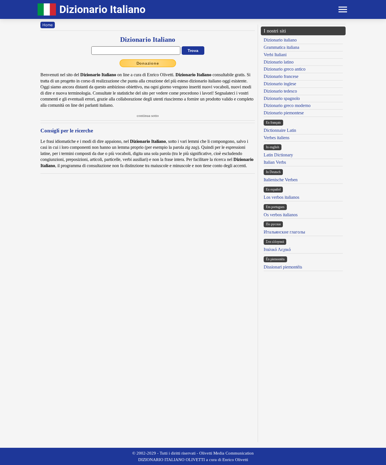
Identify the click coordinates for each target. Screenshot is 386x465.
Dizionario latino (279, 62)
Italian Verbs (275, 162)
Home (47, 25)
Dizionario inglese (280, 83)
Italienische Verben (281, 179)
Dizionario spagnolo (282, 98)
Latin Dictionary (278, 154)
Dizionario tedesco (280, 91)
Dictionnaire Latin (280, 130)
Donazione (147, 63)
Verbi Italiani (275, 54)
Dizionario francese (281, 76)
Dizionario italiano (280, 40)
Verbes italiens (276, 137)
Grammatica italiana (281, 47)
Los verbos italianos (281, 197)
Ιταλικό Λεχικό (277, 249)
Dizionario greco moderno (287, 105)
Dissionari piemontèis (283, 267)
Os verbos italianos (281, 214)
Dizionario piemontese (284, 112)
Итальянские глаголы (284, 232)
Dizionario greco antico (284, 69)
